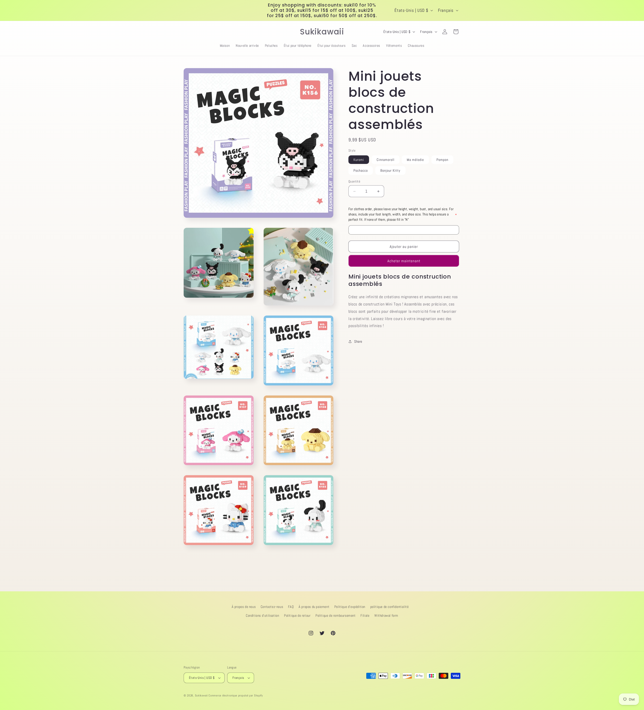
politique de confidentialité (389, 606)
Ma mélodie (415, 159)
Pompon (442, 159)
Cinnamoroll (385, 159)
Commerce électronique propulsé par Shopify (236, 695)
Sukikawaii (201, 695)
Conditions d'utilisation (262, 615)
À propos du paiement (314, 606)
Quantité (354, 181)
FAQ (291, 606)
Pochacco (360, 170)
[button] (189, 31)
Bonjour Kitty (390, 170)
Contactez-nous (272, 606)
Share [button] (358, 341)
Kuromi (358, 159)
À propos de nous (244, 606)
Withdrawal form (386, 615)
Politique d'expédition (349, 606)
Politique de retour (297, 615)
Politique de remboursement (335, 615)
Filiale (364, 615)
